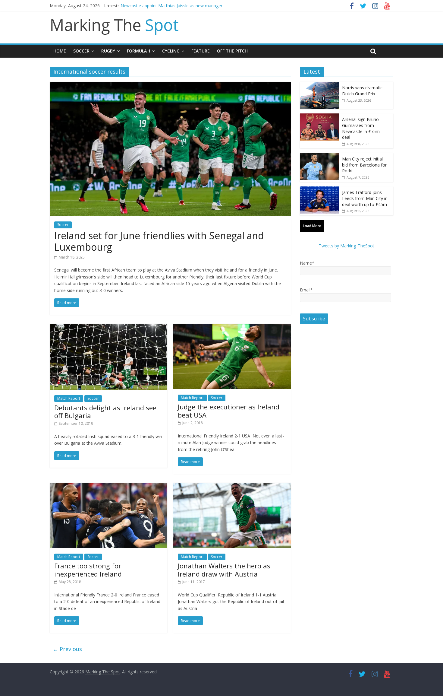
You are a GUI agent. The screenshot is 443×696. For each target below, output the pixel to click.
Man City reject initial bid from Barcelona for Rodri (364, 164)
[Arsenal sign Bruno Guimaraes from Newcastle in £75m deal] (319, 116)
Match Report (68, 398)
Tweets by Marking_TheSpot (346, 246)
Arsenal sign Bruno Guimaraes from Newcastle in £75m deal (361, 128)
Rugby (108, 51)
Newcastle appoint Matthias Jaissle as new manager (171, 5)
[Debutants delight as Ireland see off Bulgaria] (108, 327)
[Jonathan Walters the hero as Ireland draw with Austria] (232, 486)
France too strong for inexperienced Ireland (88, 569)
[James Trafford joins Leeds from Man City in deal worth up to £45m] (319, 189)
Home (59, 51)
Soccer (81, 51)
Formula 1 (138, 51)
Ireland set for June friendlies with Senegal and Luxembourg (159, 241)
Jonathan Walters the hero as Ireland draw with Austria (224, 569)
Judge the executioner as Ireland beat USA (228, 410)
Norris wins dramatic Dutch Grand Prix (362, 91)
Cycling (171, 51)
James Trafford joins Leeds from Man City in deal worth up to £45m (365, 198)
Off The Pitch (232, 51)
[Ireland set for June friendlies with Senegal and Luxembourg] (170, 85)
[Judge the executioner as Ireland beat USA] (232, 327)
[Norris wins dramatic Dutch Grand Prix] (319, 85)
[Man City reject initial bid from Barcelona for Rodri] (319, 156)
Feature (200, 51)
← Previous (67, 649)
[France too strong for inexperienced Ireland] (108, 486)
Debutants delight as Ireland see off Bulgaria (105, 411)
